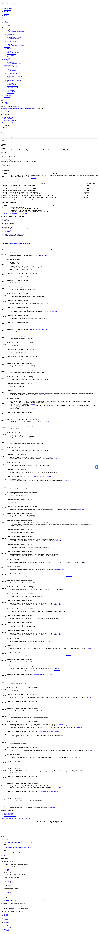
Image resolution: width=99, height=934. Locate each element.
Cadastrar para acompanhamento (9, 122)
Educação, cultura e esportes (14, 37)
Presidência (9, 51)
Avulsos (6, 219)
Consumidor (10, 33)
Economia (9, 36)
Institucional (7, 47)
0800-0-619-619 (16, 908)
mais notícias (4, 855)
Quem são (9, 61)
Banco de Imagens (11, 84)
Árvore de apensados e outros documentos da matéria (14, 213)
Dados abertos (10, 93)
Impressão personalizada (10, 120)
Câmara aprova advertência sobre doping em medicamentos (18, 842)
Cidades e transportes (12, 30)
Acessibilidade (7, 10)
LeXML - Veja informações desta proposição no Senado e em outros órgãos (27, 900)
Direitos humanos (11, 34)
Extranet (6, 932)
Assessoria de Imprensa (12, 86)
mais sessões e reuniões (6, 894)
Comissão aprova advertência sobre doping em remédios (17, 847)
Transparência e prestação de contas (12, 88)
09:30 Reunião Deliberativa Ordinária (43, 674)
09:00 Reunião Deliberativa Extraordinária (49, 731)
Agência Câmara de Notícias (14, 80)
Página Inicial (4, 108)
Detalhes (9, 870)
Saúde (8, 42)
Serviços (9, 49)
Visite (8, 58)
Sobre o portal (7, 928)
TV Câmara (10, 83)
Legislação (9, 74)
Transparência (10, 90)
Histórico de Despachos (9, 224)
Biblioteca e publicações (13, 52)
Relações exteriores (11, 41)
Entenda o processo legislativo (14, 76)
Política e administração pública (14, 40)
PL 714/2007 (5, 111)
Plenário (9, 68)
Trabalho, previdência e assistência (15, 45)
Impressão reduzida (8, 117)
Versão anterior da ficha (23, 122)
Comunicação (7, 79)
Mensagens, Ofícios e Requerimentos (13, 234)
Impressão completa (8, 118)
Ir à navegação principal (9, 3)
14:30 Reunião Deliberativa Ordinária (38, 329)
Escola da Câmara (11, 54)
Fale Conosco (7, 11)
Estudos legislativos (11, 72)
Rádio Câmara (10, 81)
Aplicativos (6, 930)
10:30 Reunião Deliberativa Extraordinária (41, 476)
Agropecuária (10, 29)
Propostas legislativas (12, 66)
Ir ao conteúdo (7, 2)
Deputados (6, 59)
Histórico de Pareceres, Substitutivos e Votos (14, 228)
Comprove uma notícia (12, 87)
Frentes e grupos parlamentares (14, 63)
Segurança (9, 44)
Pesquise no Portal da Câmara (8, 106)
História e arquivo (11, 56)
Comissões (9, 69)
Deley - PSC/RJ (4, 141)
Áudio (8, 869)
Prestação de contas (11, 91)
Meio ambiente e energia (13, 38)
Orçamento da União (12, 73)
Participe (9, 77)
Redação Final (7, 231)
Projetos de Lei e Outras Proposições (29, 108)
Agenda (9, 48)
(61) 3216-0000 (22, 910)
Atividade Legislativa (9, 65)
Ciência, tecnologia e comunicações (15, 31)
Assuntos (6, 27)
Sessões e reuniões (11, 70)
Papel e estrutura (11, 55)
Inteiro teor (12, 126)
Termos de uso (7, 929)
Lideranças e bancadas (12, 62)
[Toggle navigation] (8, 25)
